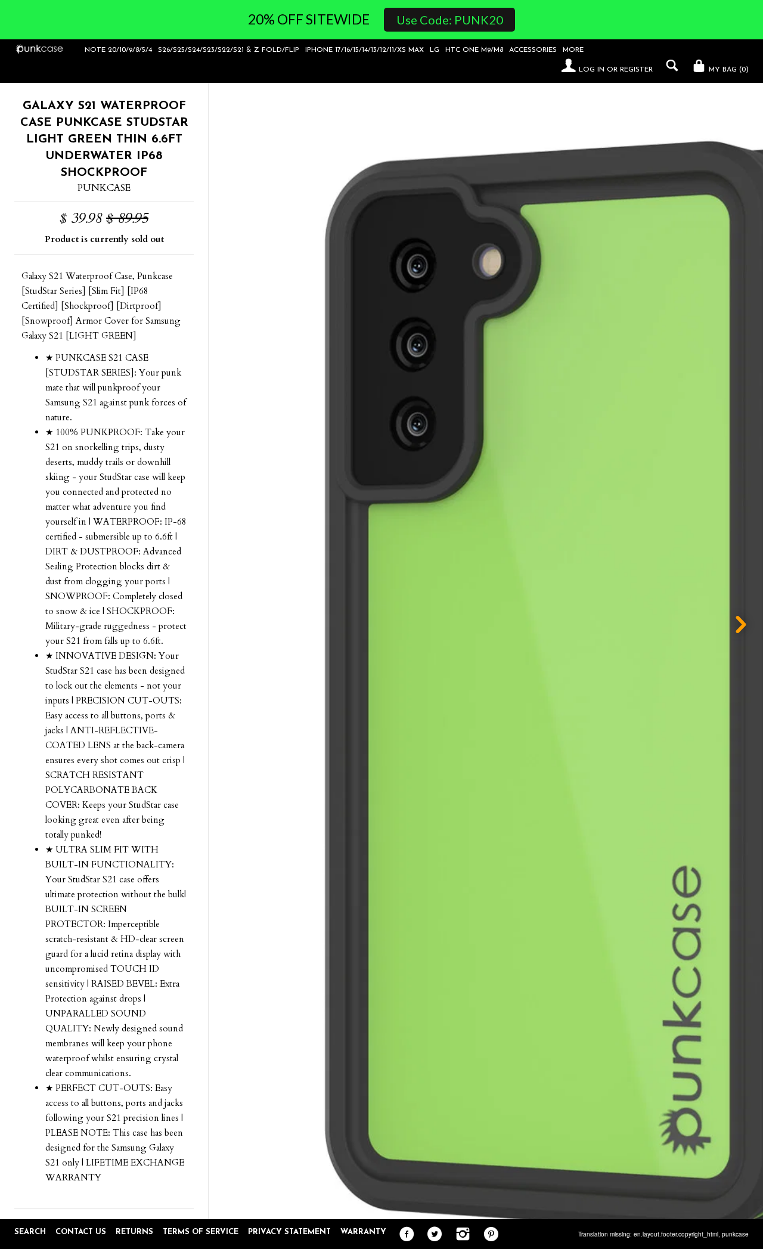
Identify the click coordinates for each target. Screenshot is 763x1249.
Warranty (363, 1232)
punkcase (735, 1234)
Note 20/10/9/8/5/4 (118, 50)
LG (434, 50)
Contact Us (80, 1232)
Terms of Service (200, 1232)
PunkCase (104, 187)
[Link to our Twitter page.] (431, 1234)
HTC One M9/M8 (474, 50)
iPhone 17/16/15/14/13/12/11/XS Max (364, 50)
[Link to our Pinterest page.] (487, 1234)
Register (636, 69)
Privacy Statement (289, 1232)
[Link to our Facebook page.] (403, 1234)
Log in (591, 69)
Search (30, 1232)
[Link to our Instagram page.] (459, 1234)
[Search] (669, 65)
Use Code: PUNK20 (449, 20)
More (573, 50)
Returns (134, 1232)
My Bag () (727, 69)
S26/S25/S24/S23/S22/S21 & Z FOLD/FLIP (228, 50)
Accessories (533, 50)
